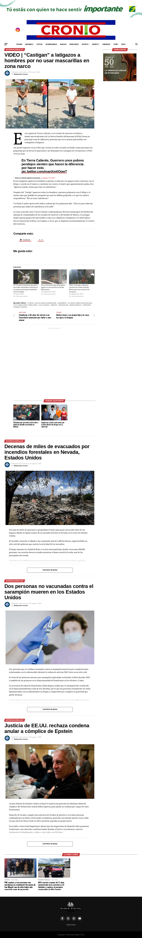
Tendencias (106, 44)
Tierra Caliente (20, 307)
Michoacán (63, 305)
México (54, 305)
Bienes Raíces (74, 44)
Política (39, 44)
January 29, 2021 (48, 178)
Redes (123, 44)
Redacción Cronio (21, 74)
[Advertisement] (54, 362)
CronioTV (95, 44)
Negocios (63, 44)
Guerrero (62, 303)
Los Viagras (44, 305)
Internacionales (51, 44)
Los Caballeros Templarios (25, 305)
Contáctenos (71, 925)
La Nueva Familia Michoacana (80, 303)
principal (87, 305)
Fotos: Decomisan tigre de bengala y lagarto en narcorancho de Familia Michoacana (53, 287)
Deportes (85, 44)
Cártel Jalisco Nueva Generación (42, 303)
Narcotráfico (75, 305)
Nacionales (29, 44)
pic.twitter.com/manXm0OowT (44, 171)
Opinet (116, 44)
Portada (19, 44)
